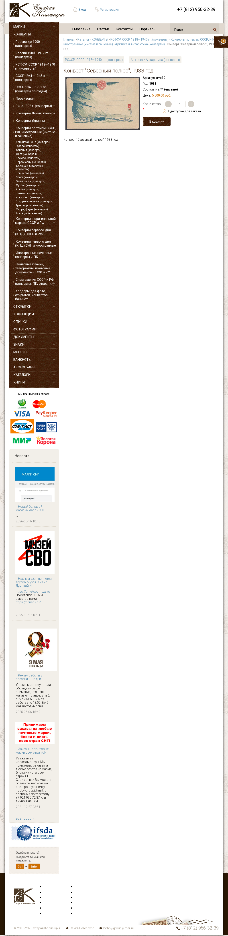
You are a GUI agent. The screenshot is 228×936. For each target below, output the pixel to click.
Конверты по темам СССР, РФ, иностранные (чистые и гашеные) (35, 132)
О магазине (80, 29)
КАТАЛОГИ (22, 375)
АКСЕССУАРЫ (24, 367)
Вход (82, 10)
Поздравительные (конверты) (34, 201)
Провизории (25, 99)
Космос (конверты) (28, 158)
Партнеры (147, 29)
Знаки (48, 903)
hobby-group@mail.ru (118, 928)
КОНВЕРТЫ (22, 34)
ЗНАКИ (18, 344)
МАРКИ (19, 27)
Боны (48, 908)
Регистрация (109, 10)
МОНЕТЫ (20, 352)
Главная (69, 39)
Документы (83, 897)
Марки (48, 887)
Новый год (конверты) (30, 173)
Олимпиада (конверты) (30, 181)
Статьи (103, 29)
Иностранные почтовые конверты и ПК (34, 255)
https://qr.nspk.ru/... (29, 602)
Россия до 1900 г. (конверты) (29, 44)
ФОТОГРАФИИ (25, 329)
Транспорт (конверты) (29, 205)
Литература (52, 913)
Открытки (51, 892)
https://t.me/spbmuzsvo (33, 591)
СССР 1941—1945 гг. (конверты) (30, 78)
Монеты (81, 903)
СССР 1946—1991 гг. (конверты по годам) (31, 89)
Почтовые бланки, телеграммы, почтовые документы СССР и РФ (33, 268)
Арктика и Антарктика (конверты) (29, 168)
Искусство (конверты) (30, 197)
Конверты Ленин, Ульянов (35, 113)
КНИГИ (19, 382)
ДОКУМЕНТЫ (23, 337)
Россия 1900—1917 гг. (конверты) (32, 55)
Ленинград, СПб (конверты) (33, 142)
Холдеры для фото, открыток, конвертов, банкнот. (31, 295)
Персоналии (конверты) (31, 162)
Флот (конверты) (26, 154)
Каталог (83, 39)
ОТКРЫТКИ (22, 307)
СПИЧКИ (20, 322)
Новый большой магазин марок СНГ (30, 508)
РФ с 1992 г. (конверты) (34, 106)
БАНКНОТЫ (22, 360)
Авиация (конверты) (28, 150)
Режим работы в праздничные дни (29, 677)
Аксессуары (52, 897)
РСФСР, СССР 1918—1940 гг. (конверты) (35, 66)
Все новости (25, 818)
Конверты (82, 887)
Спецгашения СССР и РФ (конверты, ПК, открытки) (35, 282)
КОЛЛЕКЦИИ (23, 314)
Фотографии (84, 892)
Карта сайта (84, 913)
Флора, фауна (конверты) (32, 209)
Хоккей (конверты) (27, 189)
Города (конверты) (27, 146)
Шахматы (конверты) (29, 193)
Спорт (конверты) (27, 177)
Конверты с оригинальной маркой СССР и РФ (35, 221)
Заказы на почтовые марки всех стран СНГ (32, 750)
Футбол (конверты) (28, 185)
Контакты (124, 29)
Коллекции (83, 908)
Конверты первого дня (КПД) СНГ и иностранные (35, 243)
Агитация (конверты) (29, 213)
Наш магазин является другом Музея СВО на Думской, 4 (34, 582)
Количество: (152, 106)
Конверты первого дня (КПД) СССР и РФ (33, 232)
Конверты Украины (30, 121)
